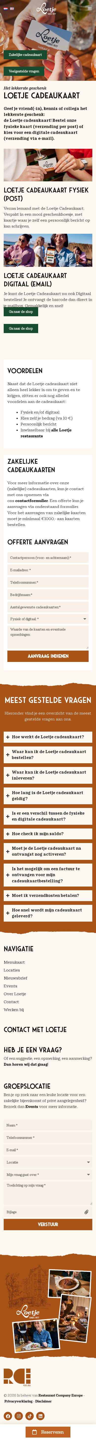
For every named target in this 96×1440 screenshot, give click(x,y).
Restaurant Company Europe (60, 1395)
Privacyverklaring (18, 1401)
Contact (11, 1001)
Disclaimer (43, 1401)
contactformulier (31, 500)
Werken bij (14, 1009)
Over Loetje (15, 993)
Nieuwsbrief (15, 978)
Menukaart (14, 962)
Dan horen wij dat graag (26, 1064)
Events (10, 986)
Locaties (12, 970)
